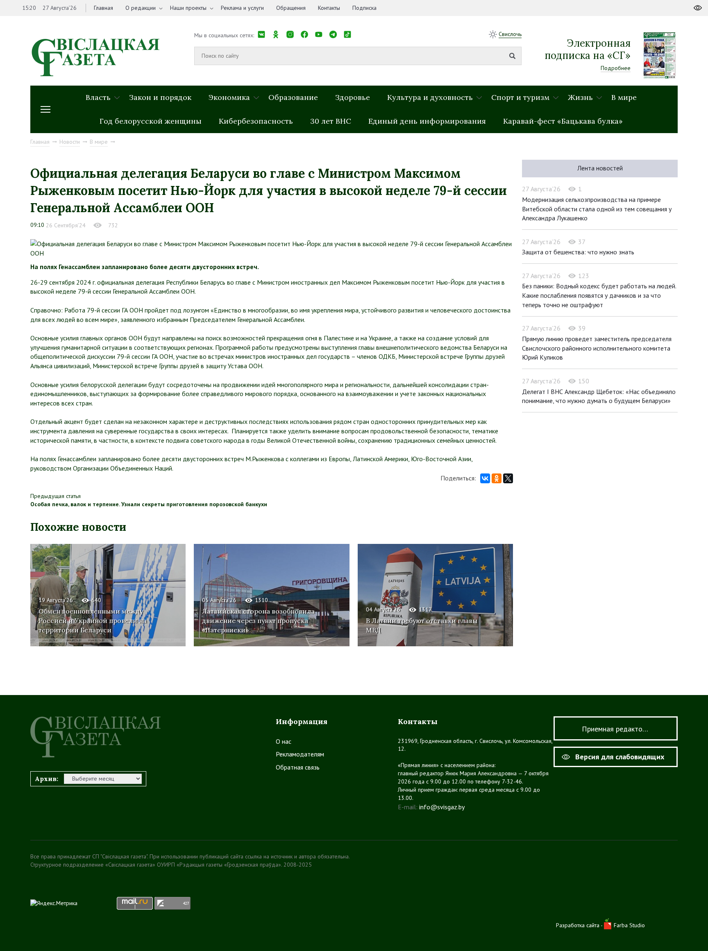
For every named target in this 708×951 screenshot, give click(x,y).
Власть (98, 97)
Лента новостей (600, 168)
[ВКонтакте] (485, 478)
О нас (283, 741)
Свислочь (510, 34)
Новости (69, 141)
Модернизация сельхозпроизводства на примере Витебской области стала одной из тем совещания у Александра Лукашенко (597, 208)
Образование (293, 97)
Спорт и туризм (520, 97)
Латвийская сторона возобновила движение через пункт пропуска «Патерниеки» (258, 620)
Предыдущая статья (55, 496)
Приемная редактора (616, 729)
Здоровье (352, 97)
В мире (624, 97)
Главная (103, 7)
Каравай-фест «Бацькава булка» (563, 121)
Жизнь (580, 97)
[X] (508, 478)
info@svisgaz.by (442, 807)
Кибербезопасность (256, 121)
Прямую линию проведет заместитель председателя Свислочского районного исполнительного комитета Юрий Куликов (597, 348)
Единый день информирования (427, 121)
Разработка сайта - (580, 925)
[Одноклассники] (497, 478)
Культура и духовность (430, 97)
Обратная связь (298, 767)
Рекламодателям (300, 754)
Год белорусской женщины (151, 121)
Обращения (291, 7)
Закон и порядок (160, 97)
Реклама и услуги (242, 7)
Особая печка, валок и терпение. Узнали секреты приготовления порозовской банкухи (148, 504)
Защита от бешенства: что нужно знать (578, 252)
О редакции (140, 7)
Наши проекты (188, 7)
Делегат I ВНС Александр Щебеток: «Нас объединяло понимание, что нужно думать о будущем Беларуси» (599, 396)
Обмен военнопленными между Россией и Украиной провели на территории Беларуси (93, 620)
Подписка (364, 7)
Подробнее (616, 68)
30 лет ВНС (330, 121)
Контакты (329, 7)
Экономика (229, 97)
